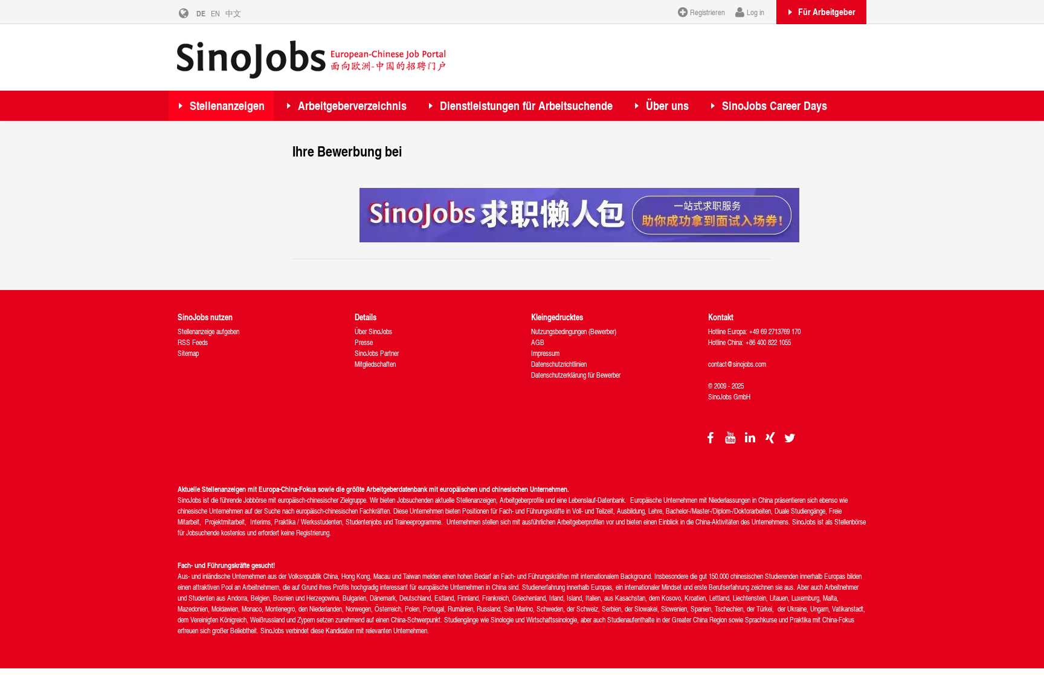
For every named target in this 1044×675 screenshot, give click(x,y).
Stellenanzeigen (227, 105)
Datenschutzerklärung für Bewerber (575, 375)
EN (215, 13)
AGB (537, 342)
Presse (364, 342)
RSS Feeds (193, 342)
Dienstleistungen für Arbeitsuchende (526, 105)
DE (200, 13)
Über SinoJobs (373, 331)
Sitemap (188, 353)
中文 (233, 13)
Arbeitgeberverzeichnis (352, 105)
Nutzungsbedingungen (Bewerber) (573, 331)
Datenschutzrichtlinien (559, 364)
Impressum (545, 353)
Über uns (667, 105)
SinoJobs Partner (377, 353)
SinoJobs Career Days (774, 105)
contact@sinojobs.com (737, 364)
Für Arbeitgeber (827, 11)
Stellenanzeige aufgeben (208, 331)
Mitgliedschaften (375, 364)
